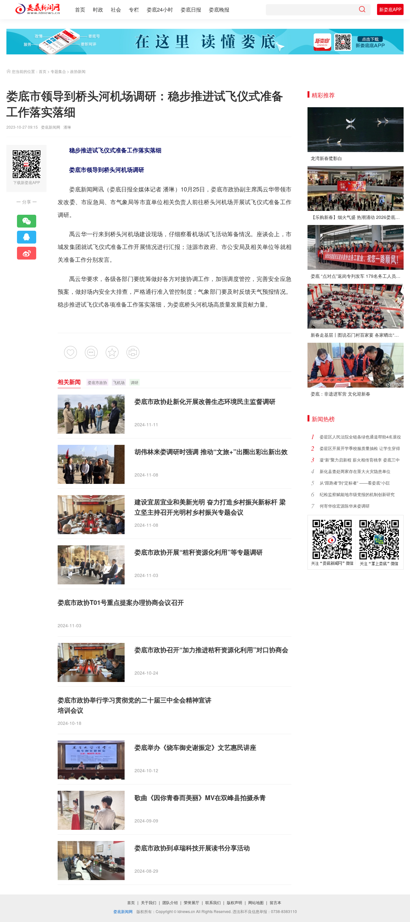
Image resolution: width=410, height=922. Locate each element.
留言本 (275, 902)
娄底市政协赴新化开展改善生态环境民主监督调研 (205, 401)
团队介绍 (170, 902)
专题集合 (58, 71)
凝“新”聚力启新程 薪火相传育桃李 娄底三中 (360, 460)
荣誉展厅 (191, 902)
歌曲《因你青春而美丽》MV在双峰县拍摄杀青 (200, 797)
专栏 (134, 9)
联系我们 (213, 902)
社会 (116, 9)
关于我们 (148, 902)
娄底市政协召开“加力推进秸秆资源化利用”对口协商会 (211, 649)
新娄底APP (390, 9)
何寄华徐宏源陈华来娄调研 (345, 506)
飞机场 (119, 382)
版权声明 (234, 902)
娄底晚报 (219, 9)
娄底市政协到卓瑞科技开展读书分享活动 (192, 847)
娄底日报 (191, 9)
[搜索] (362, 9)
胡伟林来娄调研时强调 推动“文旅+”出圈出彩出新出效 (211, 451)
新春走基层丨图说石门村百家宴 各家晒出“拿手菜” (357, 335)
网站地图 (256, 902)
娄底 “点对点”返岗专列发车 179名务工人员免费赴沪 (357, 276)
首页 (80, 9)
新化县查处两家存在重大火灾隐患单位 (355, 471)
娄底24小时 (160, 9)
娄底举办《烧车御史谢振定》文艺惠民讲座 (195, 747)
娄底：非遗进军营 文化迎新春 (340, 393)
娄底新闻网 (50, 127)
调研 (134, 382)
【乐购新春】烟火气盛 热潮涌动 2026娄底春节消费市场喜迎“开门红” (357, 217)
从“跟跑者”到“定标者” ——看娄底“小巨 (355, 483)
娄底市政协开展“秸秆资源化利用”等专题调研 (199, 552)
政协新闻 (78, 71)
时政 (98, 9)
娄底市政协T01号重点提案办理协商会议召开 (121, 602)
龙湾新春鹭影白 (326, 158)
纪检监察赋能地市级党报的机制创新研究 (357, 494)
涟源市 (195, 246)
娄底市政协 (225, 189)
